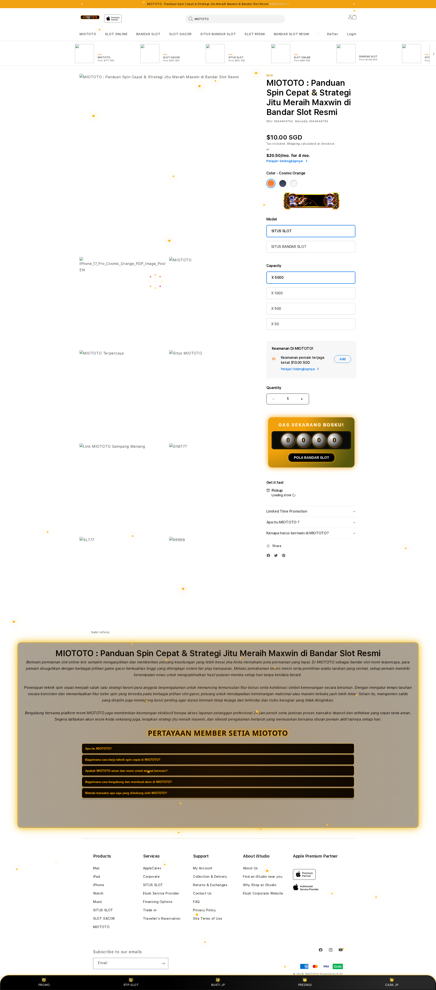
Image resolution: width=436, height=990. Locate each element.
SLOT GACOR (180, 34)
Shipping (293, 143)
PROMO (44, 985)
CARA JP (391, 985)
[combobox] (235, 19)
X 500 (276, 308)
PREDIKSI (305, 985)
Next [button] (354, 4)
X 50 (275, 324)
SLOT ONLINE (116, 34)
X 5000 (277, 277)
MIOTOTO (87, 34)
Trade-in (150, 910)
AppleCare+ (152, 868)
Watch (98, 893)
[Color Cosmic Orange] (270, 183)
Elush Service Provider (161, 893)
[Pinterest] (285, 556)
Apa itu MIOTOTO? (98, 748)
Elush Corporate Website (263, 893)
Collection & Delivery (210, 876)
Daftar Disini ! (279, 4)
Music (97, 902)
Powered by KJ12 (331, 974)
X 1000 (277, 293)
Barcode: (301, 121)
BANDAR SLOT (148, 34)
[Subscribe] (163, 963)
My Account (203, 868)
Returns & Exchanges (210, 885)
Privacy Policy (204, 910)
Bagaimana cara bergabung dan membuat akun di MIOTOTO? (128, 782)
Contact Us (202, 893)
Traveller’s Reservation (162, 918)
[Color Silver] (293, 183)
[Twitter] (277, 556)
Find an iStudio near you (262, 876)
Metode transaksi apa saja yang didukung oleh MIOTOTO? (126, 793)
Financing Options (157, 902)
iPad (96, 876)
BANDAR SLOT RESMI (291, 34)
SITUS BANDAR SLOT (218, 34)
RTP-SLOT (131, 985)
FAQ (196, 902)
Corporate (151, 876)
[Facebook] (269, 556)
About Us (250, 868)
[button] (87, 34)
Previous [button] (81, 4)
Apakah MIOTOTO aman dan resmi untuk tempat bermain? (126, 770)
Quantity (273, 388)
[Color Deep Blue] (282, 183)
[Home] (89, 17)
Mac (96, 868)
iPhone (98, 885)
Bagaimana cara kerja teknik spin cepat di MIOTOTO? (122, 759)
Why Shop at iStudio (259, 885)
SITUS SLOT (281, 231)
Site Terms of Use (207, 918)
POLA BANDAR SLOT (311, 458)
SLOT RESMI (255, 34)
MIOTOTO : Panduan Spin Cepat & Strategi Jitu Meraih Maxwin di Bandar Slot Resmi (218, 4)
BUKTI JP (218, 985)
